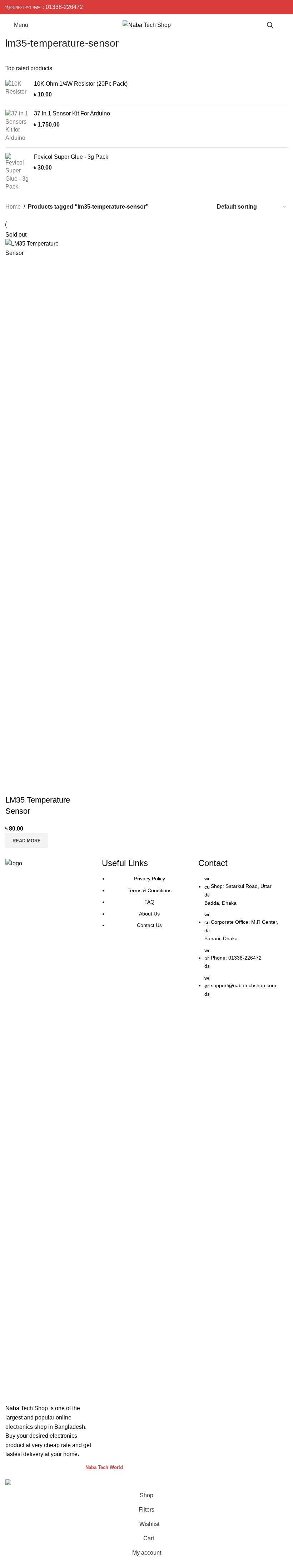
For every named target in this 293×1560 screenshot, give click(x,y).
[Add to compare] (14, 786)
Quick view (34, 786)
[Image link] (50, 1127)
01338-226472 (64, 7)
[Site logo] (147, 25)
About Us (149, 914)
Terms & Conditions (150, 890)
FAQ (149, 902)
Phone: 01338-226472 (236, 958)
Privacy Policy (149, 878)
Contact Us (149, 925)
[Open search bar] (270, 25)
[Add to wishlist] (53, 786)
